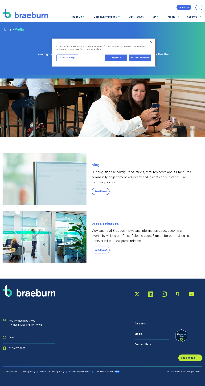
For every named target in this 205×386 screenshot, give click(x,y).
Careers (140, 323)
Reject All (116, 58)
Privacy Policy (29, 371)
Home (7, 29)
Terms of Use (11, 371)
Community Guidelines (79, 371)
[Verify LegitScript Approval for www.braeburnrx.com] (181, 335)
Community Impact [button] (105, 16)
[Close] (151, 42)
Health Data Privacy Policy (52, 371)
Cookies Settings (67, 58)
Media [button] (171, 16)
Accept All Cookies (140, 58)
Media (138, 333)
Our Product (136, 16)
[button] (84, 17)
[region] (104, 53)
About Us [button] (76, 16)
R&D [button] (153, 16)
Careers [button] (192, 16)
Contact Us (141, 344)
